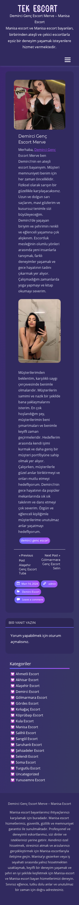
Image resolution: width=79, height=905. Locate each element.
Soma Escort (26, 762)
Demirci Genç (45, 149)
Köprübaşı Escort (29, 715)
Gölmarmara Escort (31, 697)
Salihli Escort (26, 733)
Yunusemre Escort (30, 780)
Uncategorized (27, 774)
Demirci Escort (30, 592)
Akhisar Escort (27, 679)
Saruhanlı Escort (29, 744)
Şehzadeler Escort (30, 750)
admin (52, 584)
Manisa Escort (27, 727)
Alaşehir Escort (28, 685)
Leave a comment (32, 599)
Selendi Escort (27, 756)
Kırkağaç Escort (28, 709)
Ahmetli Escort (27, 674)
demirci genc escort (35, 540)
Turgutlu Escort (28, 768)
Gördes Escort (27, 703)
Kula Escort (25, 721)
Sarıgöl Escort (27, 738)
